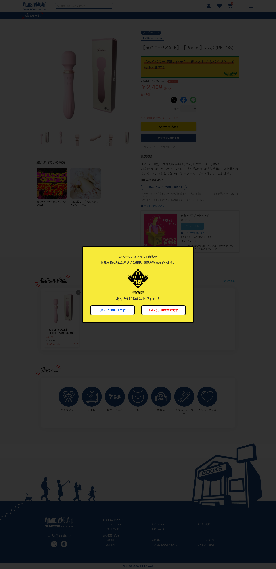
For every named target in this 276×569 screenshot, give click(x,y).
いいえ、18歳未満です (163, 310)
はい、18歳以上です (112, 310)
